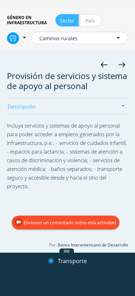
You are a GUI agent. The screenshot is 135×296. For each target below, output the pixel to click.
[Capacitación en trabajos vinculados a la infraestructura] (121, 64)
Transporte (71, 261)
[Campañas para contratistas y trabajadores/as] (104, 64)
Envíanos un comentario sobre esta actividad (69, 222)
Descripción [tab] (22, 107)
